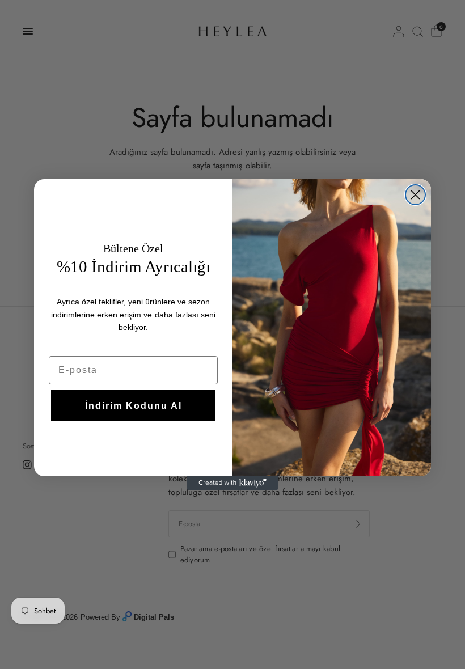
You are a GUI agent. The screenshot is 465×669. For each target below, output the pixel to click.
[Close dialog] (415, 195)
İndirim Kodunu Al (133, 405)
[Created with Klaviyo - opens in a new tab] (232, 483)
